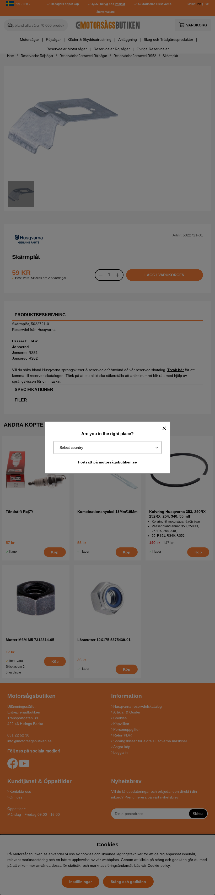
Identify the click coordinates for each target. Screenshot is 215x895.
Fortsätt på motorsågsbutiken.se (107, 462)
